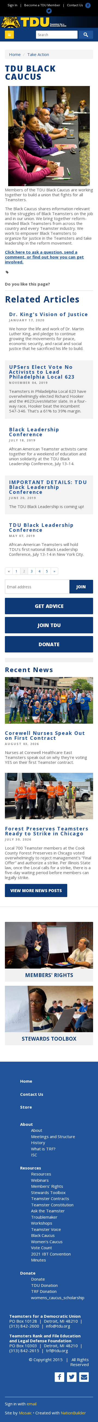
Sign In (12, 5)
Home (15, 54)
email (31, 1403)
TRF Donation (44, 1291)
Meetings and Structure (53, 1136)
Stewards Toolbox (48, 1192)
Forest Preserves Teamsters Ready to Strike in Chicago (46, 831)
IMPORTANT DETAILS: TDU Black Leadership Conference (48, 487)
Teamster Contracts (50, 1198)
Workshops (41, 1223)
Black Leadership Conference (34, 432)
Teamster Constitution (52, 1204)
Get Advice (49, 606)
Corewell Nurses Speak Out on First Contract (45, 735)
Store (26, 1107)
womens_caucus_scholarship (57, 1297)
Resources (30, 1168)
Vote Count (41, 1247)
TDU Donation (44, 1285)
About (26, 1124)
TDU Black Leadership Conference (41, 527)
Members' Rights (47, 1186)
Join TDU (49, 625)
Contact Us (75, 5)
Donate (49, 644)
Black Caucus (43, 1235)
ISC (34, 1154)
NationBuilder (73, 1412)
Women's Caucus (47, 1241)
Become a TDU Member (42, 5)
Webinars (40, 1180)
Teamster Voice (46, 1229)
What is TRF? (43, 1148)
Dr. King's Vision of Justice (48, 314)
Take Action (38, 54)
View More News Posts (36, 890)
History (38, 1142)
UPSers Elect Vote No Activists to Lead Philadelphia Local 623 (42, 372)
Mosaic (25, 1412)
